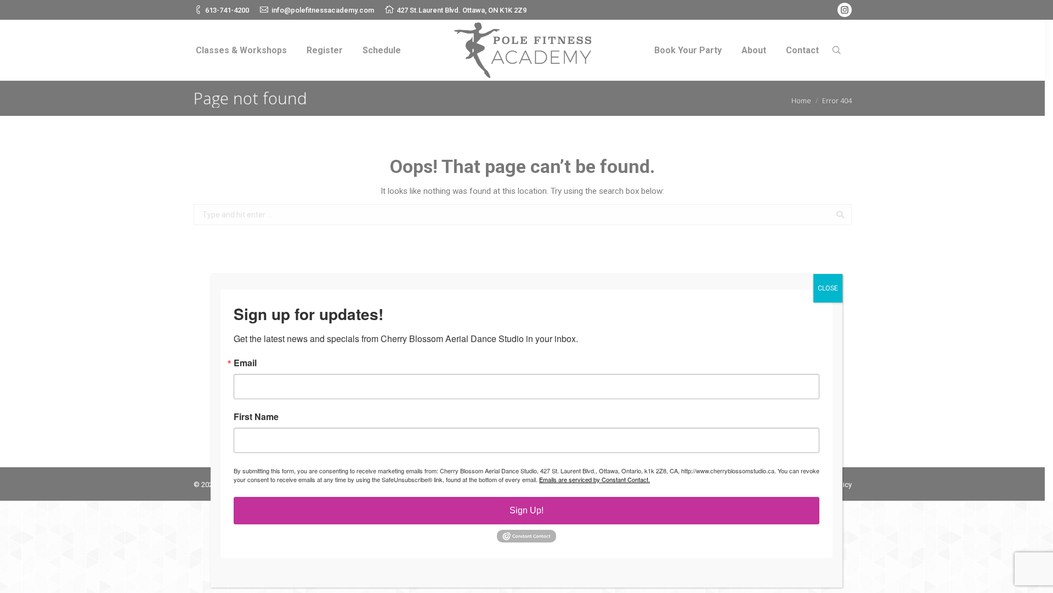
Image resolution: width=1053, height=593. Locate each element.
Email (245, 363)
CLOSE (828, 288)
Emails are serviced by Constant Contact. (594, 479)
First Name (256, 416)
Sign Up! (526, 510)
